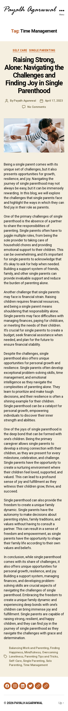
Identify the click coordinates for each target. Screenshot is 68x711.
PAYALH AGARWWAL (28, 703)
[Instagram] (15, 685)
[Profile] (38, 685)
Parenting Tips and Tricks (41, 656)
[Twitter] (30, 685)
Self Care (20, 50)
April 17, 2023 (54, 100)
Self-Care (15, 661)
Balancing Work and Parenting (29, 648)
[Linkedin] (22, 685)
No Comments (36, 107)
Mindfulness (32, 652)
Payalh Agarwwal (25, 100)
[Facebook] (7, 685)
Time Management (35, 665)
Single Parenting (42, 50)
